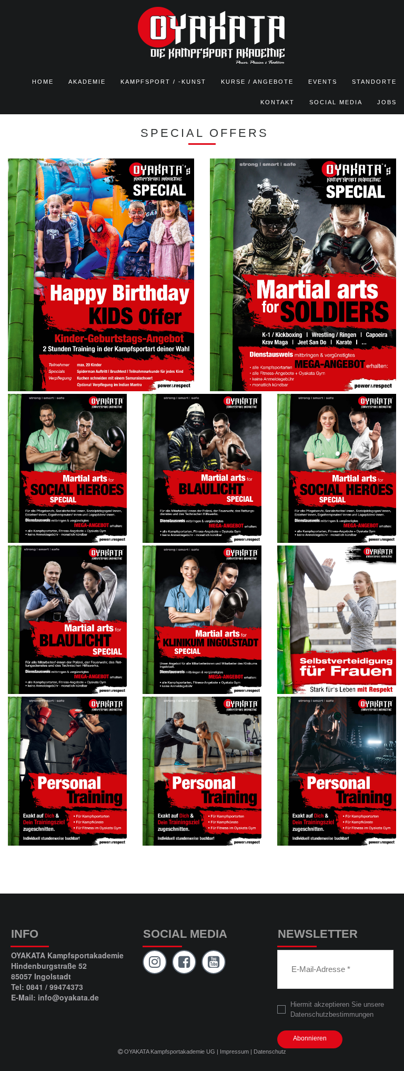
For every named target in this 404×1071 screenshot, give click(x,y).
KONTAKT (277, 102)
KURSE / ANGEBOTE (257, 81)
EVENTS (322, 81)
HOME (43, 81)
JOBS (387, 102)
